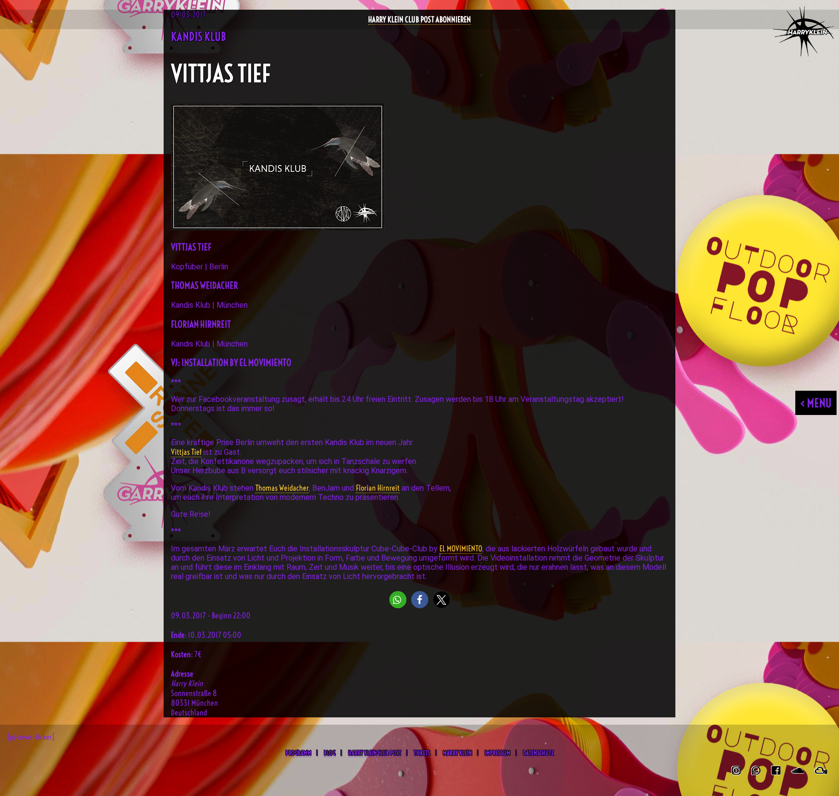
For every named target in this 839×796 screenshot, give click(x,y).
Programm (298, 753)
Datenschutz (538, 753)
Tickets (422, 753)
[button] (397, 599)
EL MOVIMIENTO (460, 548)
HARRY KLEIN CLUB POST (374, 753)
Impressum (497, 753)
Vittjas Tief (186, 452)
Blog (330, 753)
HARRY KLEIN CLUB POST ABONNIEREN (419, 19)
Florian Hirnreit (378, 488)
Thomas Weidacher (282, 488)
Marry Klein (457, 753)
